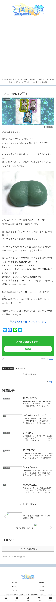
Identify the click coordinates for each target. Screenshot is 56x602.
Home (14, 583)
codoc (51, 359)
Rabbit (41, 590)
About (41, 583)
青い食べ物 (9, 368)
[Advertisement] (28, 47)
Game (14, 590)
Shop (41, 586)
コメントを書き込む (28, 549)
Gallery (14, 586)
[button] (48, 418)
